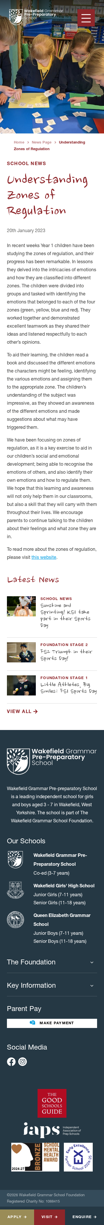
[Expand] (93, 962)
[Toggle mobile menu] (86, 17)
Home (19, 143)
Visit (47, 1217)
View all (20, 712)
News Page (41, 143)
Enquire (82, 1217)
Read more (52, 614)
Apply (15, 1217)
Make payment (56, 1023)
